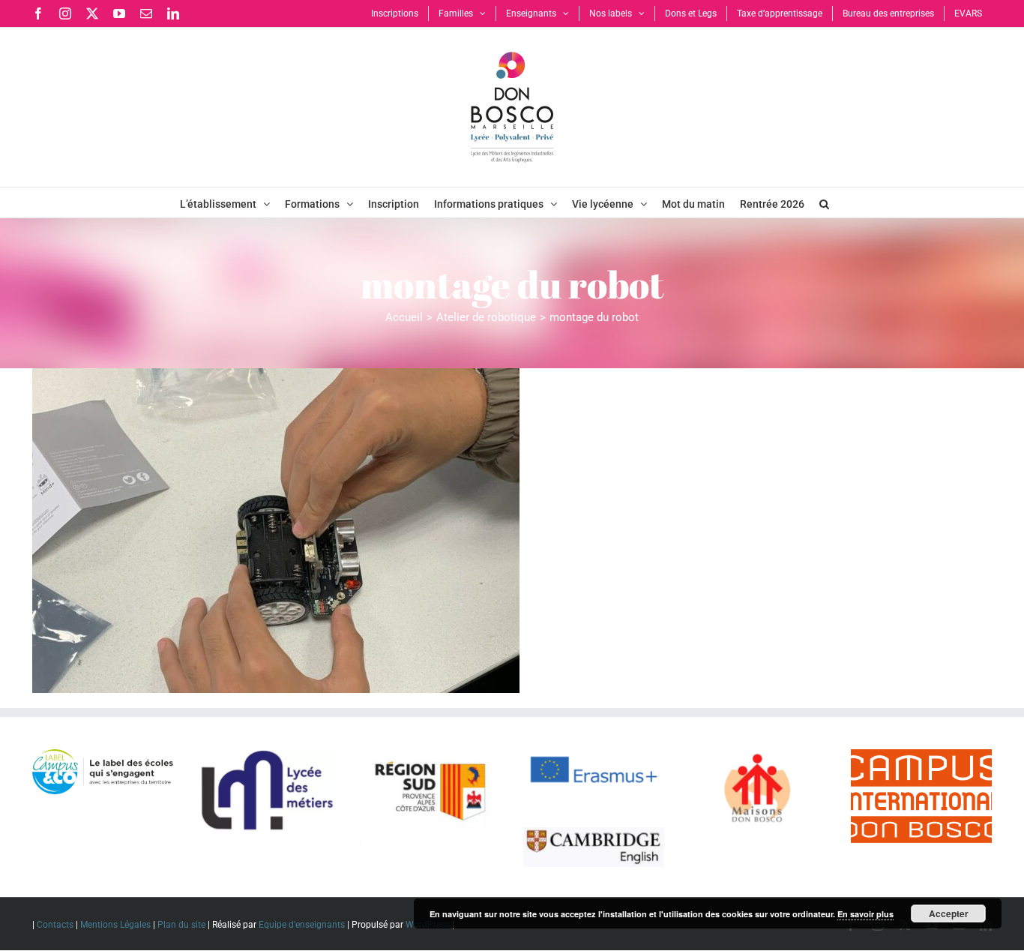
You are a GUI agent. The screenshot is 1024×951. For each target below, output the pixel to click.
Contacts (55, 925)
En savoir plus (865, 914)
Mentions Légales (115, 925)
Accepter (949, 913)
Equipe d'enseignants (302, 925)
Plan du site (181, 925)
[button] (824, 203)
